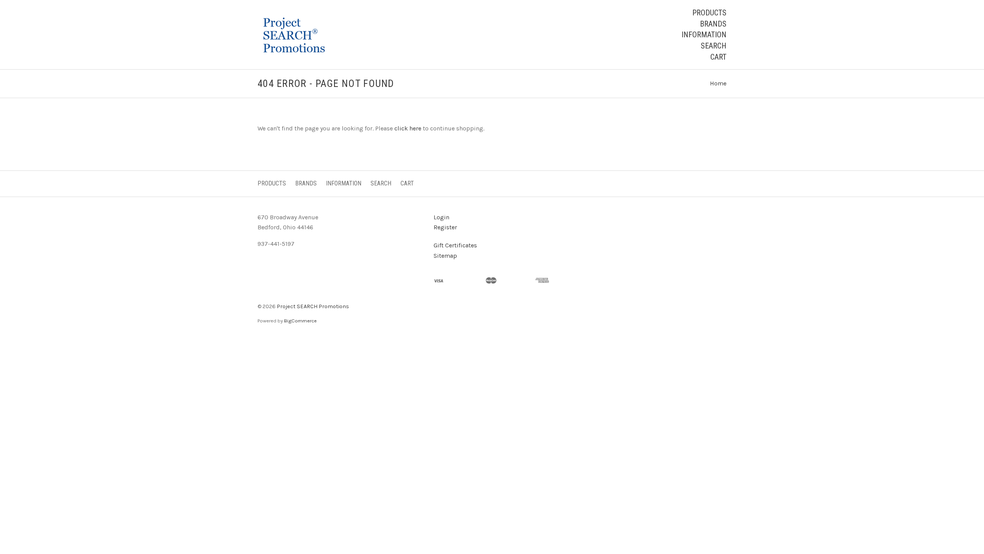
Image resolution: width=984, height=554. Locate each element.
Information (703, 34)
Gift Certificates (455, 245)
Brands (713, 23)
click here (407, 128)
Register (445, 227)
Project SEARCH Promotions (313, 306)
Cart (718, 57)
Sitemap (445, 255)
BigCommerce (300, 321)
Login (441, 217)
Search (713, 45)
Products (709, 12)
